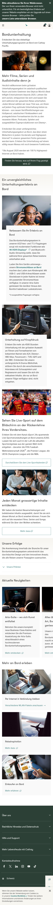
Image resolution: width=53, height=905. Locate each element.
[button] (14, 652)
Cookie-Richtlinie (18, 896)
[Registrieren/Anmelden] (49, 25)
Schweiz (10, 878)
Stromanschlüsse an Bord (28, 267)
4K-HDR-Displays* (18, 249)
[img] (50, 3)
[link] (26, 402)
